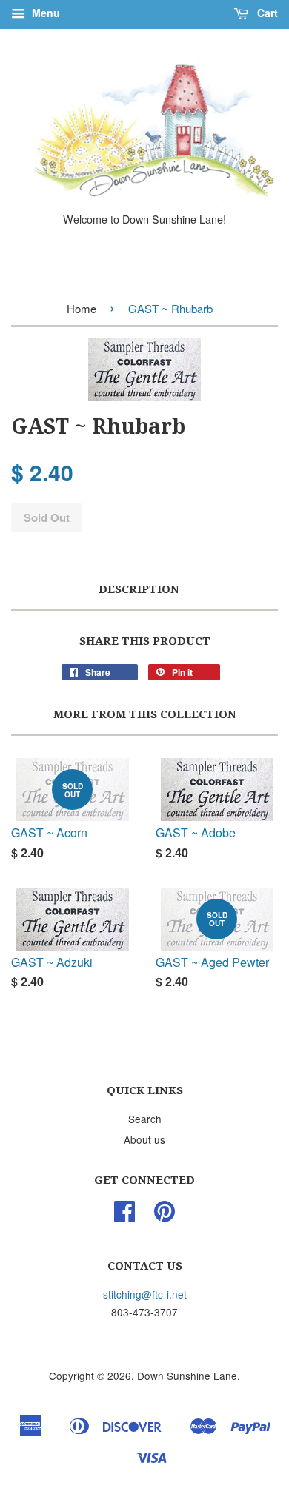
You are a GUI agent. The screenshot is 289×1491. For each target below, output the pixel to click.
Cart (266, 12)
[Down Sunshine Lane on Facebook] (124, 1215)
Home (81, 308)
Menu (44, 12)
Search (145, 1118)
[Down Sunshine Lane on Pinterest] (164, 1215)
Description (139, 589)
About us (144, 1139)
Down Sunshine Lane (187, 1375)
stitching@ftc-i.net (145, 1294)
